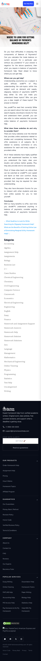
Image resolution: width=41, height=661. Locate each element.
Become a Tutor (8, 569)
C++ (5, 269)
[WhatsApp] (5, 639)
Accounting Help (9, 598)
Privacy (24, 650)
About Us (6, 543)
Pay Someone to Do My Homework (11, 609)
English (7, 311)
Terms (30, 650)
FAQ (4, 553)
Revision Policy (8, 515)
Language (8, 349)
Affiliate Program (9, 492)
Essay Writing (7, 582)
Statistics (8, 378)
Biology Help (26, 598)
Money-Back (16, 650)
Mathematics (9, 357)
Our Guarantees (8, 504)
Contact (5, 654)
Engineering (9, 307)
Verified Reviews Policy (11, 525)
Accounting (9, 243)
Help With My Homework (26, 609)
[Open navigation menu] (37, 3)
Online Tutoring (11, 366)
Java (6, 345)
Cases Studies (10, 273)
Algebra (7, 248)
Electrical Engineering (13, 302)
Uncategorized (10, 387)
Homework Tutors (28, 587)
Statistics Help (27, 603)
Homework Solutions (13, 340)
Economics (8, 298)
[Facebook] (10, 639)
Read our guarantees (20, 448)
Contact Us (7, 548)
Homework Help (11, 332)
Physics (7, 370)
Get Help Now (28, 3)
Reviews (6, 559)
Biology (7, 260)
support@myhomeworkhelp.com (17, 431)
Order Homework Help (11, 465)
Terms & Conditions (10, 530)
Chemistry (8, 281)
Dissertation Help (28, 582)
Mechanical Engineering (14, 361)
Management (9, 353)
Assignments (9, 256)
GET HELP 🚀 (20, 441)
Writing (7, 391)
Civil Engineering (11, 286)
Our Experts (7, 564)
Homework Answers (12, 328)
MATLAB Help (8, 592)
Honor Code (7, 520)
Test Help (8, 382)
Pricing (5, 476)
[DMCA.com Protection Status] (11, 623)
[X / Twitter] (16, 639)
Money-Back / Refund (10, 509)
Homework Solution (12, 336)
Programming (10, 374)
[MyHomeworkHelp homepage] (9, 3)
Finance (7, 319)
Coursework (9, 294)
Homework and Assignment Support (19, 323)
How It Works (7, 481)
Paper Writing (26, 592)
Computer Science (12, 290)
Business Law (9, 265)
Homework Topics (9, 486)
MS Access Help (9, 603)
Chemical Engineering (13, 277)
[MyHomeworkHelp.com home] (8, 408)
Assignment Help (11, 252)
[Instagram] (21, 639)
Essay (6, 315)
